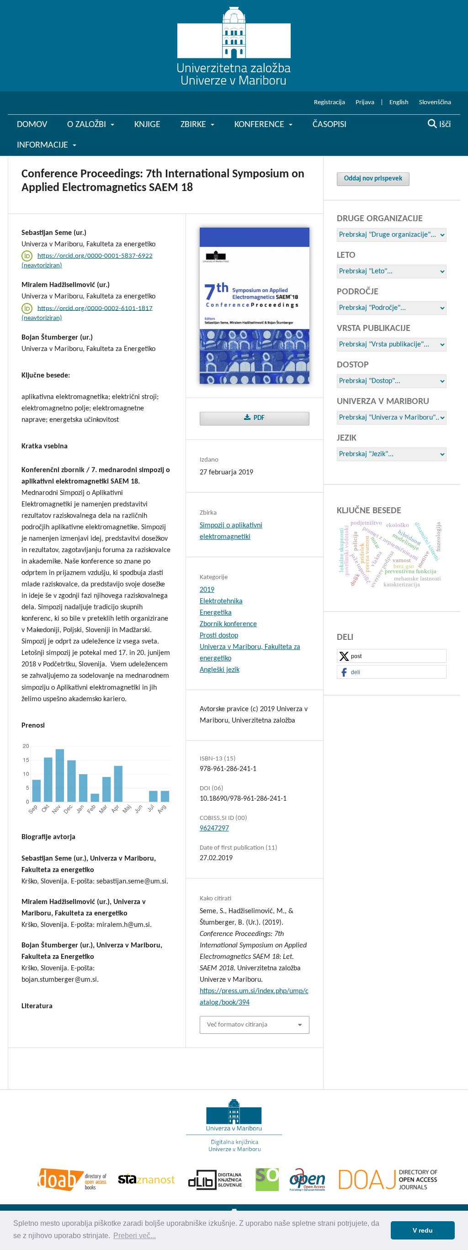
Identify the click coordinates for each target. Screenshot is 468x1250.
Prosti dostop (219, 635)
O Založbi (87, 124)
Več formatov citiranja (237, 1024)
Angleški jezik (219, 670)
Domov (32, 124)
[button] (391, 656)
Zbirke (194, 124)
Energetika (216, 613)
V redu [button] (423, 1230)
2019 (207, 590)
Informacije (43, 145)
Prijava (365, 102)
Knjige (147, 124)
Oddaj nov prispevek (373, 179)
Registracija (329, 102)
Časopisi (329, 124)
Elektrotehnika (221, 601)
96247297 (214, 828)
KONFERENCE (260, 124)
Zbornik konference (228, 624)
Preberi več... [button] (134, 1235)
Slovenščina (435, 102)
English (399, 102)
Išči (444, 124)
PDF (258, 418)
